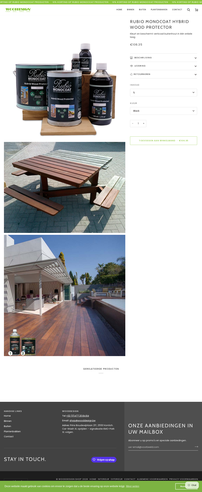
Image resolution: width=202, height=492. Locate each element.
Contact (9, 436)
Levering (140, 65)
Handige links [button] (13, 411)
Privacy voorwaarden (183, 479)
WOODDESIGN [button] (70, 411)
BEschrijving (143, 57)
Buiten (7, 426)
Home (7, 415)
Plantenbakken (12, 431)
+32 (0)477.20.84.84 (77, 415)
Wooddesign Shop (70, 479)
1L (134, 92)
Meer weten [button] (132, 486)
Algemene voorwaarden (152, 479)
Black (136, 110)
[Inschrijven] (195, 446)
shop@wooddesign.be (82, 420)
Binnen (8, 421)
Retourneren (142, 74)
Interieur (103, 479)
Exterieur (117, 479)
